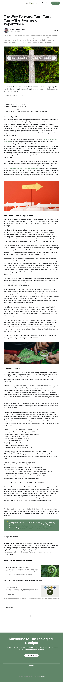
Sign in (48, 3)
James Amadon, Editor (17, 30)
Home (4, 3)
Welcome (31, 665)
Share (56, 30)
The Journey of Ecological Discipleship (15, 13)
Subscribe (56, 3)
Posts (10, 3)
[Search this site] (42, 3)
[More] (15, 3)
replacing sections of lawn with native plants (25, 168)
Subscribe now (32, 655)
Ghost (43, 676)
